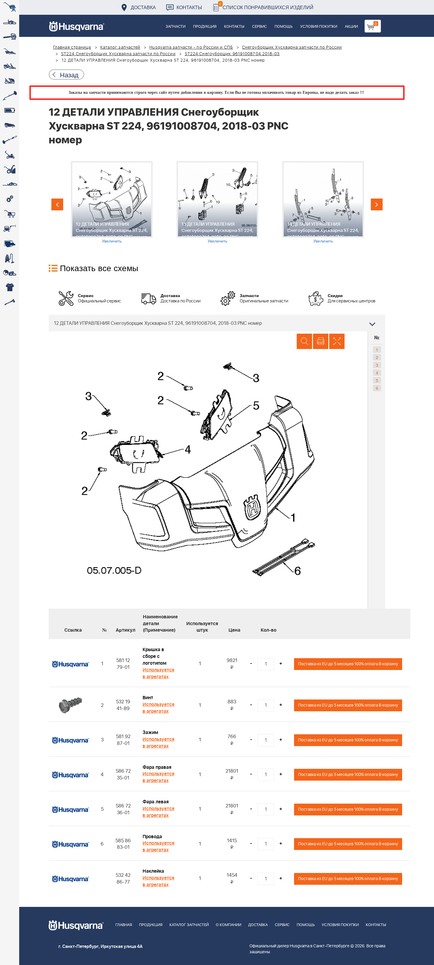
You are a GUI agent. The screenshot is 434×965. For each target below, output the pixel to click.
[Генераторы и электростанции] (9, 214)
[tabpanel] (112, 202)
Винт (148, 697)
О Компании (228, 925)
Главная (123, 925)
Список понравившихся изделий (266, 5)
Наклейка (153, 871)
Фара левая (156, 801)
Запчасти (175, 27)
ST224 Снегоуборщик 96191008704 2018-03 (232, 54)
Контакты (189, 7)
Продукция (204, 27)
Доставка (143, 7)
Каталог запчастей (120, 47)
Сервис (259, 27)
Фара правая (157, 767)
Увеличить (112, 241)
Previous (57, 204)
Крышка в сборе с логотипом (155, 656)
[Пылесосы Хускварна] (9, 258)
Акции (351, 27)
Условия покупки (318, 27)
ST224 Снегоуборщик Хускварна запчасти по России (118, 54)
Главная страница (72, 47)
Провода (152, 836)
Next (377, 204)
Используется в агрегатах (158, 673)
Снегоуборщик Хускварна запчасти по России (292, 47)
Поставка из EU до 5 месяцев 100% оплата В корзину (348, 664)
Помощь (284, 27)
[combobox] (217, 323)
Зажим (150, 732)
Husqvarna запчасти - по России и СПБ (191, 47)
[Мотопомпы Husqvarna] (9, 243)
